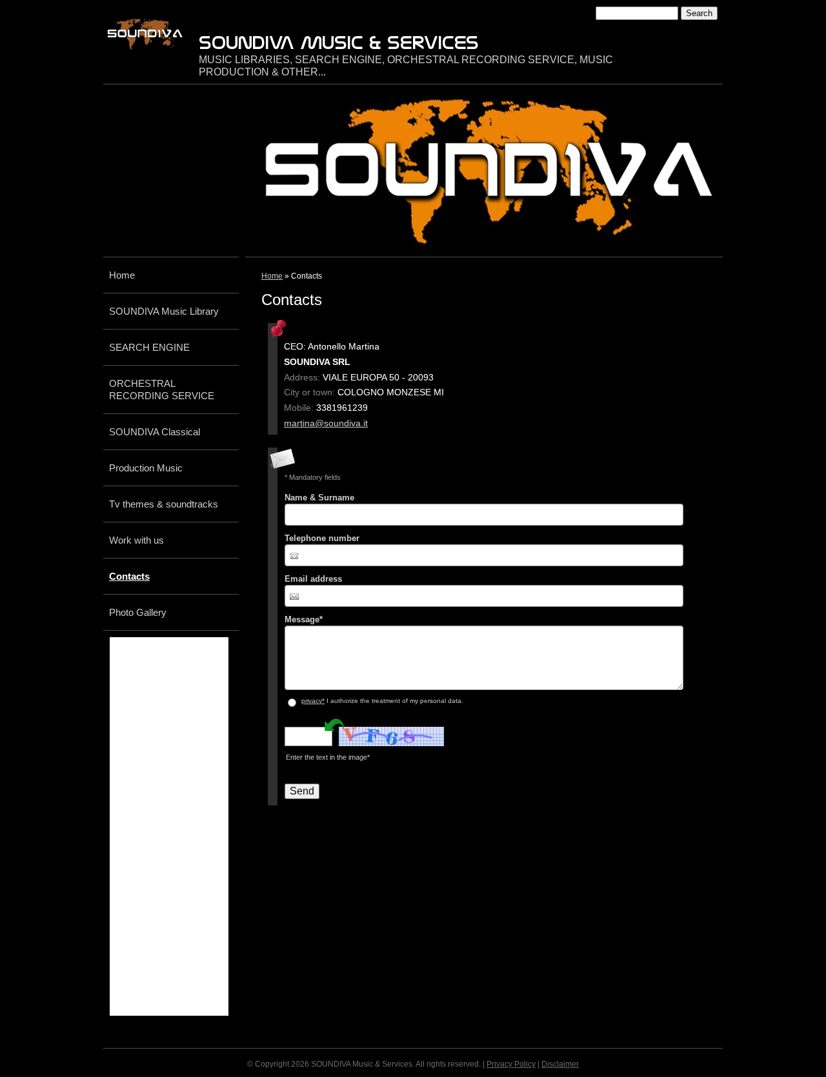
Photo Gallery (137, 612)
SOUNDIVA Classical (154, 431)
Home (272, 276)
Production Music (146, 467)
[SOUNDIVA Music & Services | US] (145, 34)
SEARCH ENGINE (149, 347)
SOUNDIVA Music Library (164, 311)
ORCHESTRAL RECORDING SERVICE (161, 389)
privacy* (313, 700)
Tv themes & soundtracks (163, 504)
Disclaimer (560, 1064)
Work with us (136, 540)
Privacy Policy (511, 1064)
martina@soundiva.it (326, 423)
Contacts (129, 576)
